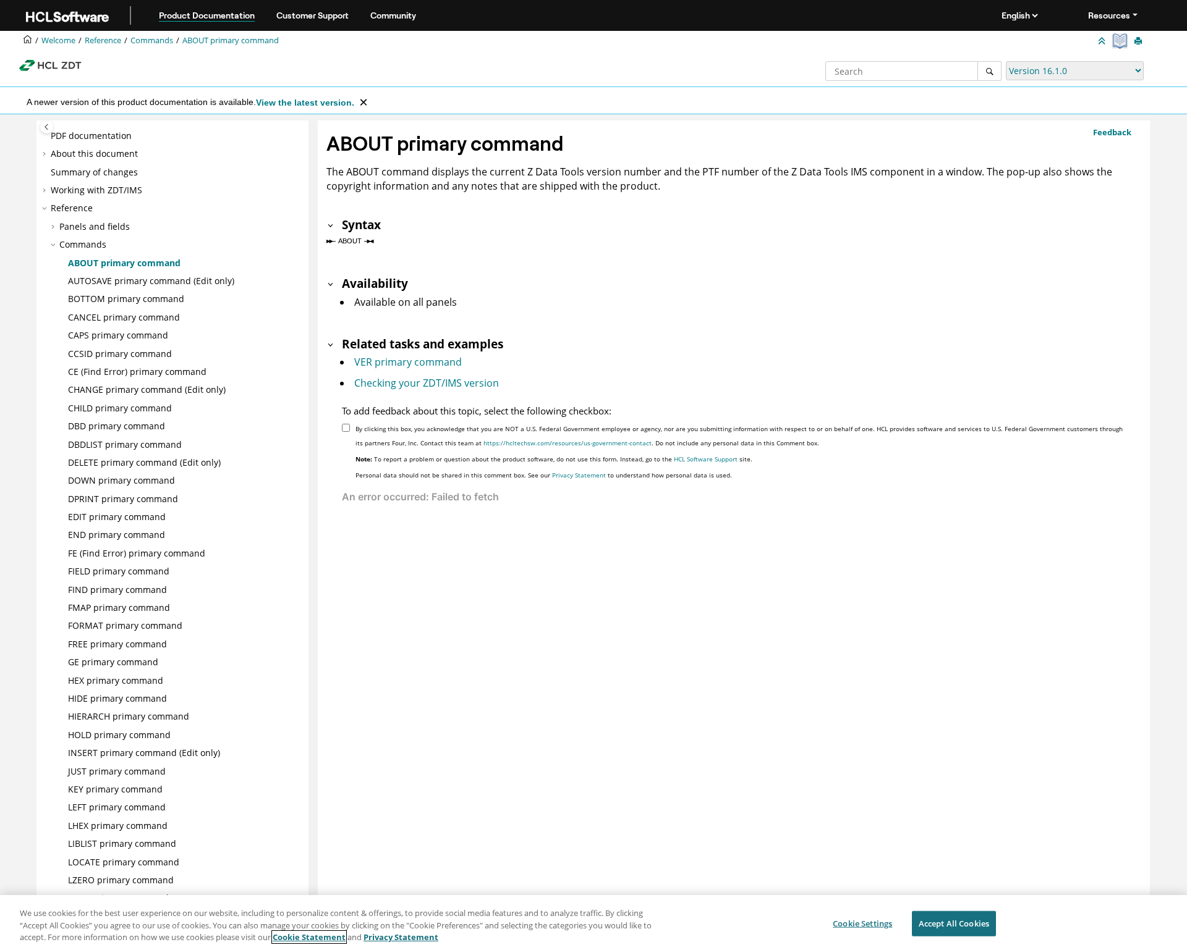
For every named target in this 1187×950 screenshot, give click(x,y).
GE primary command (113, 662)
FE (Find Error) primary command (136, 553)
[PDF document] (1121, 41)
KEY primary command (115, 789)
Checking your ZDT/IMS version (426, 383)
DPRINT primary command (123, 499)
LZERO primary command (121, 880)
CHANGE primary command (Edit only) (147, 389)
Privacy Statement (579, 475)
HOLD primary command (119, 735)
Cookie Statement (309, 937)
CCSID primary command (120, 353)
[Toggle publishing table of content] (46, 126)
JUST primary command (117, 771)
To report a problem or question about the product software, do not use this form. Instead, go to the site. (553, 459)
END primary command (116, 534)
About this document (94, 153)
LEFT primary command (117, 807)
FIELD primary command (118, 571)
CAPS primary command (118, 335)
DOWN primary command (121, 480)
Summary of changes (94, 172)
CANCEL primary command (124, 317)
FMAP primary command (119, 607)
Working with (96, 190)
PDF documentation (91, 135)
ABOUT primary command (230, 40)
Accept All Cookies (954, 922)
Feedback (1112, 132)
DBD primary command (116, 426)
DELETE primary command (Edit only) (144, 462)
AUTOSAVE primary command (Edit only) (151, 281)
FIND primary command (117, 589)
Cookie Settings (862, 922)
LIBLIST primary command (122, 843)
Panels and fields (94, 226)
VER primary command (408, 362)
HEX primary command (115, 680)
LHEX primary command (118, 825)
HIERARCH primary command (128, 716)
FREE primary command (117, 644)
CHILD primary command (120, 408)
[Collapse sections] (1103, 41)
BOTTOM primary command (126, 299)
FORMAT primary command (125, 625)
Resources (1109, 15)
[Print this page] (1139, 41)
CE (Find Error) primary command (137, 371)
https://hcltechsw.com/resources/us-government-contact (567, 443)
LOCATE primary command (123, 862)
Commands (151, 40)
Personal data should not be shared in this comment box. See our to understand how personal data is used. (543, 475)
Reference (103, 40)
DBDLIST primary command (125, 444)
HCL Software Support (706, 459)
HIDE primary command (117, 698)
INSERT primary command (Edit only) (144, 753)
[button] (46, 136)
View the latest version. (305, 102)
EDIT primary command (117, 517)
